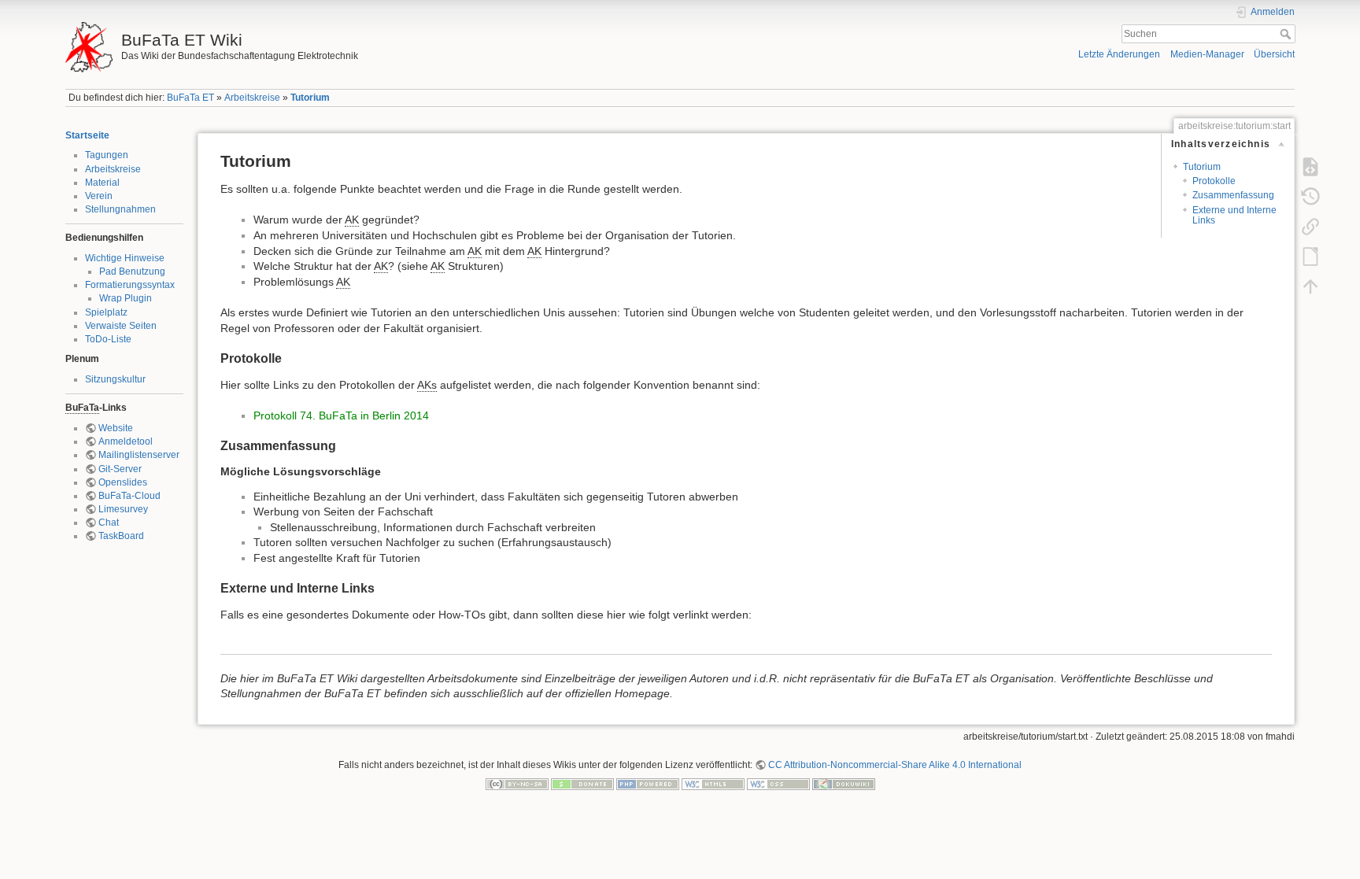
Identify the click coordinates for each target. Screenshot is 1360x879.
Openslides (122, 482)
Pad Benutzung (132, 271)
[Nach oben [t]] (1310, 286)
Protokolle (1214, 181)
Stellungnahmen (120, 209)
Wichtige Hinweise (124, 258)
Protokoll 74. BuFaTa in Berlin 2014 (341, 415)
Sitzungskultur (115, 379)
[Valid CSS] (778, 783)
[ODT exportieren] (1310, 256)
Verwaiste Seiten (121, 325)
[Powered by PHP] (647, 783)
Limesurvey (123, 509)
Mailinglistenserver (138, 454)
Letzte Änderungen (1119, 54)
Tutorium (310, 97)
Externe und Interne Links (1234, 215)
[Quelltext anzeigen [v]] (1310, 167)
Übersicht (1274, 54)
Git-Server (120, 469)
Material (102, 182)
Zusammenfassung (1233, 195)
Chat (108, 522)
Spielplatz (106, 312)
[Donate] (582, 783)
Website (115, 428)
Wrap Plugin (125, 298)
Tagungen (106, 155)
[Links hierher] (1310, 227)
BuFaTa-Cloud (129, 495)
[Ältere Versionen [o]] (1310, 197)
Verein (99, 195)
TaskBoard (121, 535)
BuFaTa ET (190, 97)
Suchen (1287, 33)
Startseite (87, 135)
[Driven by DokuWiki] (843, 783)
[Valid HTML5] (713, 783)
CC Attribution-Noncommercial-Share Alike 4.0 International (895, 764)
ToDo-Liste (108, 339)
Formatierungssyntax (130, 284)
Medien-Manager (1207, 54)
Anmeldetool (125, 441)
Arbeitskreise (252, 97)
